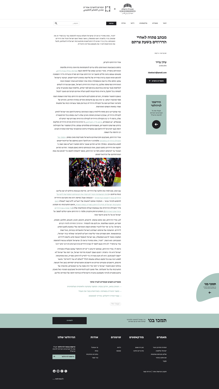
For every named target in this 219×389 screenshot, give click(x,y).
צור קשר (95, 358)
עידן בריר (161, 62)
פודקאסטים (143, 23)
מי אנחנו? (94, 347)
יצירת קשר (147, 371)
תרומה (111, 23)
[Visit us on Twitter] (66, 372)
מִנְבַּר (165, 361)
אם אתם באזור (161, 358)
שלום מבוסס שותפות (159, 354)
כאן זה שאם (139, 347)
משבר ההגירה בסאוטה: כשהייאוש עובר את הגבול (99, 291)
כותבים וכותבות (92, 354)
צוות (96, 351)
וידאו (132, 23)
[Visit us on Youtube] (54, 372)
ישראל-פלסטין (161, 351)
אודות (123, 23)
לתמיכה (70, 320)
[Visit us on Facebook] (62, 372)
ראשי (165, 23)
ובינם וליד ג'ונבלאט (94, 122)
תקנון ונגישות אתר (160, 371)
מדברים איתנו (138, 351)
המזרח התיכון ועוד (160, 347)
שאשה (118, 351)
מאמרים (155, 23)
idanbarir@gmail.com (157, 72)
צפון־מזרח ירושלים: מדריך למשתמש (103, 296)
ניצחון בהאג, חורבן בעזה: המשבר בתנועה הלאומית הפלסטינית (93, 286)
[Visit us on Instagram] (58, 372)
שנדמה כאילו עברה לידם (67, 70)
